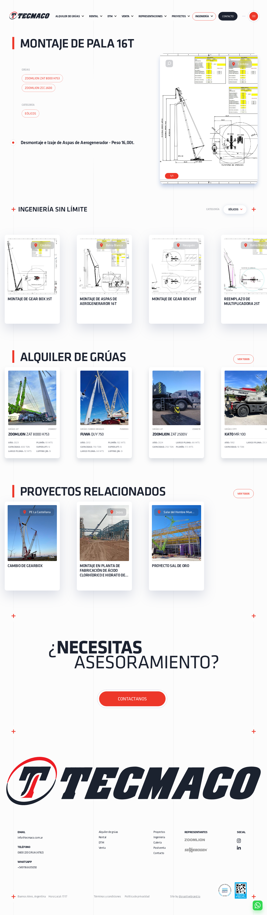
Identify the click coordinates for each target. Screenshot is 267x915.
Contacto (228, 16)
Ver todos (243, 359)
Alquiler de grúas (108, 832)
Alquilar (255, 894)
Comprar (254, 883)
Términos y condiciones (107, 896)
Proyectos (159, 832)
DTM (101, 842)
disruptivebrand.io (189, 896)
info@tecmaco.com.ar (30, 837)
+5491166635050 (27, 867)
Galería (157, 842)
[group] (32, 279)
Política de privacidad (137, 896)
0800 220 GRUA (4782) (31, 852)
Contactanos (132, 699)
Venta (102, 848)
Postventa (159, 848)
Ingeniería (159, 837)
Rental (102, 837)
